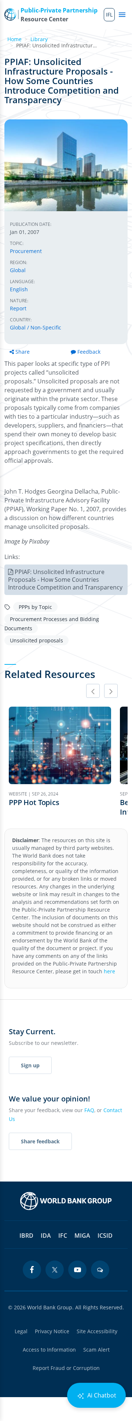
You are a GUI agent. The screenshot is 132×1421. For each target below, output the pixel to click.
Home (14, 39)
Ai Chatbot (101, 1395)
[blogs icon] (100, 1269)
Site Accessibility (97, 1331)
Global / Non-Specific (35, 327)
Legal (21, 1331)
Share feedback (40, 1141)
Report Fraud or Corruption (66, 1367)
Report (18, 308)
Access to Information (49, 1349)
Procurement (26, 251)
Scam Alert (96, 1349)
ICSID (105, 1235)
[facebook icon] (32, 1269)
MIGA (82, 1235)
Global (18, 270)
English (19, 289)
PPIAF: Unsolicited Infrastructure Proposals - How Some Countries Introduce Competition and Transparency (65, 579)
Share (22, 351)
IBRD (26, 1235)
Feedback (88, 351)
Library (39, 39)
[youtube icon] (77, 1269)
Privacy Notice (52, 1331)
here (109, 971)
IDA (46, 1235)
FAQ (89, 1110)
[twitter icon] (54, 1269)
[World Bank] (66, 1201)
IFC (62, 1235)
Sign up (30, 1065)
